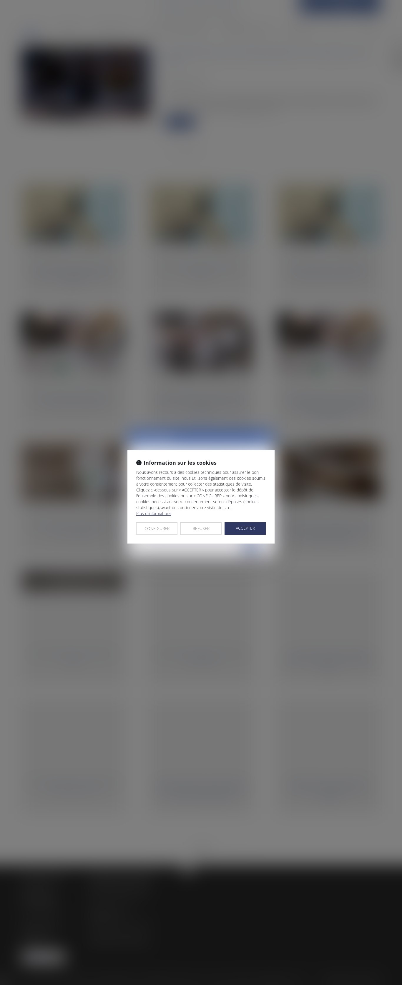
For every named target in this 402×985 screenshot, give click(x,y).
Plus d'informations (153, 513)
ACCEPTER (245, 528)
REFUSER (201, 528)
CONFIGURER (157, 528)
